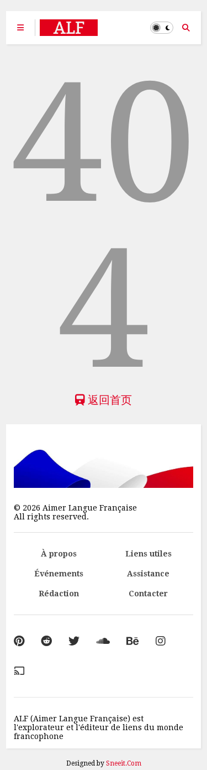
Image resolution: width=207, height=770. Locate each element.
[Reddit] (46, 641)
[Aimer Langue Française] (69, 31)
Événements (58, 573)
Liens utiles (148, 553)
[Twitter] (73, 641)
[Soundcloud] (103, 641)
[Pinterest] (19, 641)
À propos (59, 553)
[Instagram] (161, 641)
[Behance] (132, 641)
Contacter (148, 593)
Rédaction (59, 593)
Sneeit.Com (123, 763)
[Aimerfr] (19, 671)
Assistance (148, 573)
